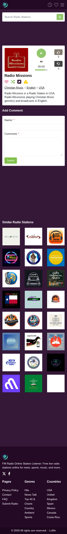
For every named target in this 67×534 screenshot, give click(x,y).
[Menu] (61, 4)
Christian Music (13, 87)
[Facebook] (10, 472)
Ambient (29, 512)
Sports (28, 517)
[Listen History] (49, 4)
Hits (27, 490)
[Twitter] (4, 472)
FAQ (4, 499)
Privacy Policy (10, 490)
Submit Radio (10, 503)
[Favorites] (55, 4)
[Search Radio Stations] (60, 17)
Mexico (51, 508)
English (31, 87)
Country (29, 508)
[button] (41, 61)
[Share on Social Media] (20, 81)
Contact (6, 494)
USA (41, 87)
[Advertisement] (33, 33)
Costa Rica (53, 517)
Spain (50, 503)
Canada (51, 512)
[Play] (41, 53)
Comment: (11, 133)
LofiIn (52, 530)
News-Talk (31, 494)
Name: (9, 120)
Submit (11, 160)
